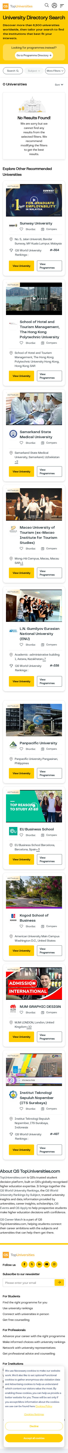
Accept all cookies (34, 1438)
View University (21, 265)
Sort (57, 84)
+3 (38, 850)
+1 (21, 563)
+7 (44, 659)
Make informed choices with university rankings (34, 1342)
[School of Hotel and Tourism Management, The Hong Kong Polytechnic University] (13, 323)
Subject (33, 70)
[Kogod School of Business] (13, 917)
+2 (16, 462)
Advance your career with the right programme (34, 1336)
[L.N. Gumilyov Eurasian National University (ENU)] (13, 630)
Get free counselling (16, 1320)
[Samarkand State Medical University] (13, 433)
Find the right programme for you (25, 1302)
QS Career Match (11, 1219)
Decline (34, 1426)
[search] (47, 6)
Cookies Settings (34, 1414)
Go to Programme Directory (33, 55)
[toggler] (62, 4)
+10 (29, 1027)
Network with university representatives (29, 1348)
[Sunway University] (13, 225)
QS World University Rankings (19, 1190)
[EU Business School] (13, 831)
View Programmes (47, 265)
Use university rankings (18, 1308)
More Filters (54, 70)
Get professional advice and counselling (29, 1353)
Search (11, 70)
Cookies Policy (44, 1406)
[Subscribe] (59, 1282)
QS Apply (21, 1208)
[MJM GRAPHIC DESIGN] (13, 1008)
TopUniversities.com (13, 1177)
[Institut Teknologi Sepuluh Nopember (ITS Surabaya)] (13, 1094)
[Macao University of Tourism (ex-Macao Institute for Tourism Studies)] (13, 529)
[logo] (17, 5)
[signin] (54, 4)
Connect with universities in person (26, 1314)
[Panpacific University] (13, 745)
